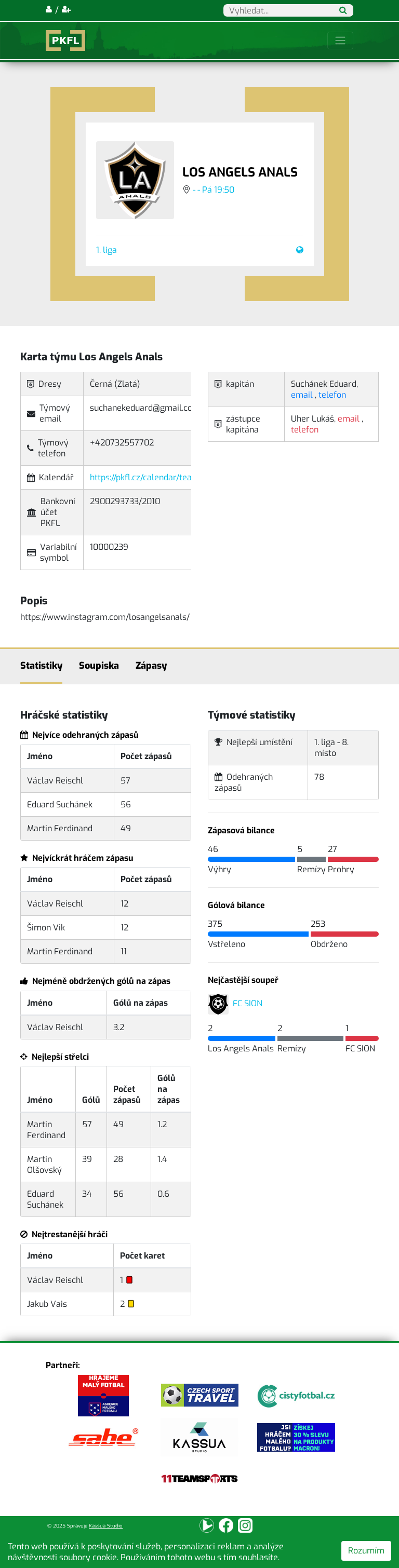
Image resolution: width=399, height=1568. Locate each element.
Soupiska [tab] (99, 665)
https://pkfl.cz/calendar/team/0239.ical (163, 477)
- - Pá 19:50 (213, 189)
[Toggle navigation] (340, 40)
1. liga (106, 250)
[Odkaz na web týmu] (297, 250)
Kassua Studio (106, 1525)
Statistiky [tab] (41, 665)
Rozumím (366, 1550)
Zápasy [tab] (151, 665)
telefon (332, 394)
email (302, 394)
